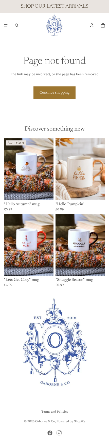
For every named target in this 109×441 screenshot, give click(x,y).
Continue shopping (54, 93)
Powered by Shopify (71, 421)
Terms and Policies (54, 411)
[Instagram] (59, 433)
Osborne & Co (45, 421)
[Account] (91, 25)
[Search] (16, 25)
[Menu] (6, 25)
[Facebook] (50, 433)
